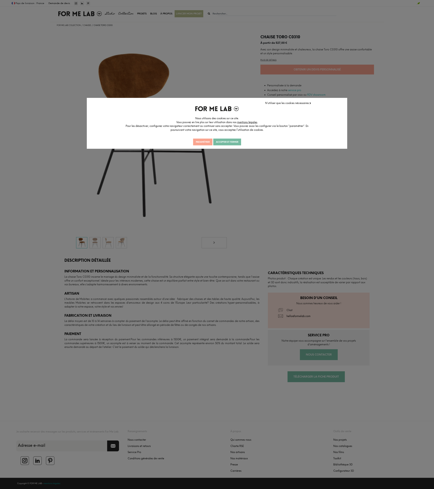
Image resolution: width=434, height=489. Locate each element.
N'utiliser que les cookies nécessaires (287, 103)
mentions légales (247, 122)
